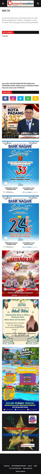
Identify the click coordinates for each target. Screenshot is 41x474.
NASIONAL (13, 85)
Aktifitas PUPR (9, 83)
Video (23, 88)
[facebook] (5, 98)
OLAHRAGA (36, 85)
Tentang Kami (7, 466)
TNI (18, 88)
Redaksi (35, 466)
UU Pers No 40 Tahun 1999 (15, 468)
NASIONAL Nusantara (21, 85)
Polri (7, 88)
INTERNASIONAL (6, 85)
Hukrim (33, 83)
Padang (4, 88)
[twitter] (20, 98)
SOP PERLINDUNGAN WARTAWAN (19, 466)
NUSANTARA (30, 85)
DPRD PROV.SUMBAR (25, 83)
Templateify (22, 471)
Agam (3, 83)
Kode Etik (30, 466)
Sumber (15, 88)
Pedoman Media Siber (27, 468)
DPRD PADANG (16, 83)
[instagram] (13, 98)
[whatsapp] (28, 98)
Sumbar (11, 88)
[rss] (35, 98)
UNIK (20, 88)
